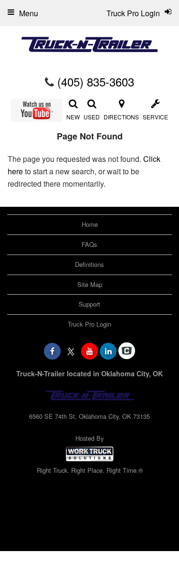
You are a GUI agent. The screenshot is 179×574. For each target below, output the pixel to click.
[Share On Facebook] (52, 351)
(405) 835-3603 (95, 81)
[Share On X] (71, 351)
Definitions (89, 264)
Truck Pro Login (89, 324)
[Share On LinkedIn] (108, 351)
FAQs (89, 244)
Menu (28, 13)
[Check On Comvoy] (126, 351)
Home (90, 224)
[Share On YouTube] (89, 351)
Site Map (89, 284)
